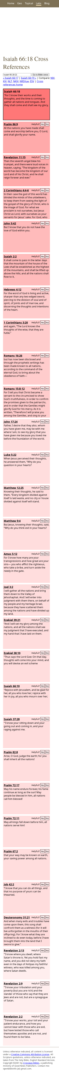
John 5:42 (10, 223)
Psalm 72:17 (11, 785)
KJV (5, 81)
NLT (10, 81)
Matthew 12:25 (14, 488)
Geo (19, 3)
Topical (29, 3)
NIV (52, 78)
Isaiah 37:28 (12, 719)
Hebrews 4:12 (12, 289)
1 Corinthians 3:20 (16, 322)
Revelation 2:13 (14, 950)
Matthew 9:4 (12, 521)
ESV (32, 81)
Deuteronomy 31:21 (17, 917)
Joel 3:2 (8, 587)
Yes (42, 124)
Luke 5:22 (10, 455)
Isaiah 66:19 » (28, 78)
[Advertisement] (29, 31)
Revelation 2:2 (13, 1016)
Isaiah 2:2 (10, 256)
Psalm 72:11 (11, 818)
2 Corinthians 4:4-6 (16, 190)
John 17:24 (11, 421)
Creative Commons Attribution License (30, 1054)
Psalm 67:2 (11, 851)
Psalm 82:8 (11, 752)
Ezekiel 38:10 (12, 653)
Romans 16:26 (13, 355)
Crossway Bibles (31, 1062)
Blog (46, 3)
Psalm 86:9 (11, 124)
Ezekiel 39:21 (12, 620)
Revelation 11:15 (15, 157)
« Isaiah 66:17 (10, 78)
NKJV (15, 81)
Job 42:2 (9, 884)
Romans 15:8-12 (14, 388)
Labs (38, 3)
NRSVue (24, 81)
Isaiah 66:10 (12, 686)
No (47, 124)
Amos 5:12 (10, 554)
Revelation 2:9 (13, 983)
